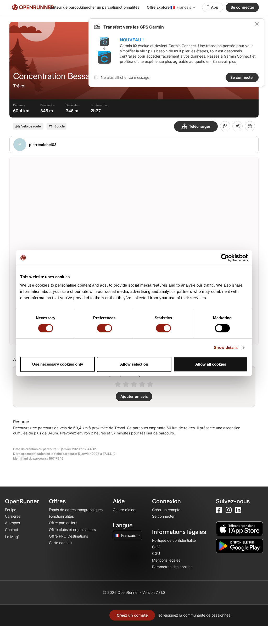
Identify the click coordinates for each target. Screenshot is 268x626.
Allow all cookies (210, 364)
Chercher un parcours (99, 7)
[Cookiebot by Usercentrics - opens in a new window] (225, 258)
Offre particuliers (63, 523)
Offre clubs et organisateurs (72, 529)
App (214, 7)
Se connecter (242, 7)
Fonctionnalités (126, 7)
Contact (11, 529)
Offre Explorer (159, 7)
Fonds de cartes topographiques (76, 509)
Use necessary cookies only (57, 364)
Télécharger (199, 126)
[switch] (104, 328)
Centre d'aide (124, 509)
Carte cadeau (60, 542)
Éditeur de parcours (67, 7)
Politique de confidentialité (174, 540)
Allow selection (134, 364)
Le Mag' (12, 536)
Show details (226, 347)
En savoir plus (224, 61)
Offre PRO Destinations (68, 536)
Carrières (12, 516)
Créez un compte (132, 615)
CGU (156, 553)
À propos (12, 523)
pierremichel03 (43, 144)
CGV (156, 547)
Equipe (10, 509)
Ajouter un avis (134, 396)
